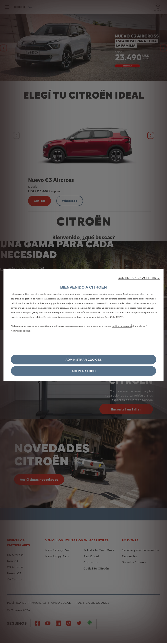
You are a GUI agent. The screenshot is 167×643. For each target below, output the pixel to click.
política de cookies (121, 326)
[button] (139, 278)
